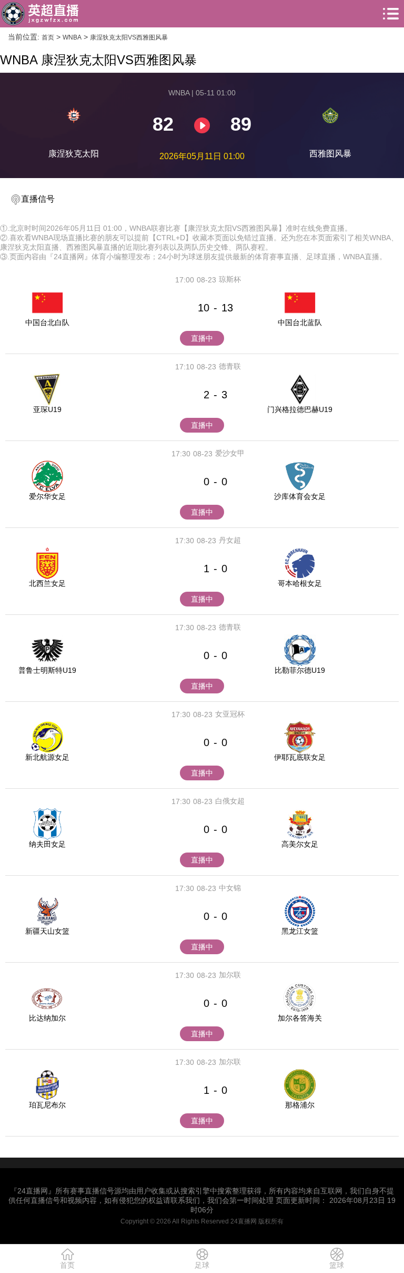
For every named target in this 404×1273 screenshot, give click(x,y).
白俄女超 (230, 801)
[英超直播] (40, 14)
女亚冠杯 (230, 714)
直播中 (202, 338)
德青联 (230, 366)
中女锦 (230, 888)
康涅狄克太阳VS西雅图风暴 (129, 37)
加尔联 (230, 975)
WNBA (72, 37)
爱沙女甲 (230, 453)
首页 (48, 37)
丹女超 (230, 540)
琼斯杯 (230, 279)
